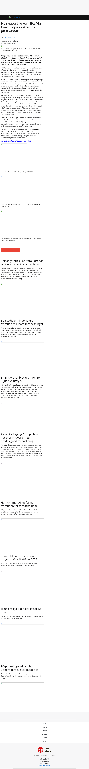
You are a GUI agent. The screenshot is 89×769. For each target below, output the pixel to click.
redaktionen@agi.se (44, 765)
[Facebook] (40, 715)
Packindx (44, 737)
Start (44, 723)
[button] (81, 17)
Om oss (44, 741)
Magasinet (44, 727)
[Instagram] (48, 715)
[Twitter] (44, 715)
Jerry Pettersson (9, 37)
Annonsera (44, 730)
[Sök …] (85, 17)
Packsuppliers (44, 734)
